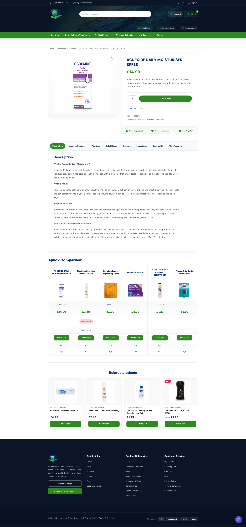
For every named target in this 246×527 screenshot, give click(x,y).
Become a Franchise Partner (65, 491)
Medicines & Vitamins (77, 35)
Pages (160, 35)
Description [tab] (57, 146)
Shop (89, 467)
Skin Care (83, 49)
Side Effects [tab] (111, 146)
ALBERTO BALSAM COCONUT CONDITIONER (159, 272)
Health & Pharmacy (134, 491)
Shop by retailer (126, 35)
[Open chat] (238, 519)
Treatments (103, 35)
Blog (89, 481)
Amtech (129, 471)
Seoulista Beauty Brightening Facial (111, 272)
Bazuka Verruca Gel (135, 272)
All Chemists (61, 408)
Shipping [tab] (127, 146)
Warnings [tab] (95, 146)
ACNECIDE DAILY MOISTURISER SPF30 (61, 272)
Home (56, 35)
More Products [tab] (175, 146)
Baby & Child (131, 495)
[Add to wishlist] (142, 108)
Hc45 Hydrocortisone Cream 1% (64, 411)
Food (128, 462)
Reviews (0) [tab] (158, 146)
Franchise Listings (65, 483)
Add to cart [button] (61, 338)
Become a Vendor (94, 486)
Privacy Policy (170, 481)
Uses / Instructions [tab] (77, 146)
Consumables (131, 486)
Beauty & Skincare (133, 476)
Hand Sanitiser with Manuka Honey (86, 272)
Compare (132, 109)
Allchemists (59, 518)
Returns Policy (170, 491)
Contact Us (91, 476)
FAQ (166, 476)
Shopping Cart (170, 467)
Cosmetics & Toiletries (66, 49)
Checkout (168, 471)
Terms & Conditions (172, 486)
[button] (112, 58)
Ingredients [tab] (141, 146)
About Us (91, 471)
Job (144, 35)
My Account (169, 462)
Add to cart (165, 99)
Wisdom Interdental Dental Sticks (184, 272)
